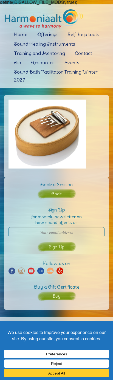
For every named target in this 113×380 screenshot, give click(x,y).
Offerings (47, 34)
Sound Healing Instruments (44, 44)
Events (71, 62)
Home (20, 34)
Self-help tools (83, 34)
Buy (56, 296)
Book (56, 193)
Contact (83, 53)
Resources (43, 62)
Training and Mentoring (39, 53)
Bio (17, 62)
